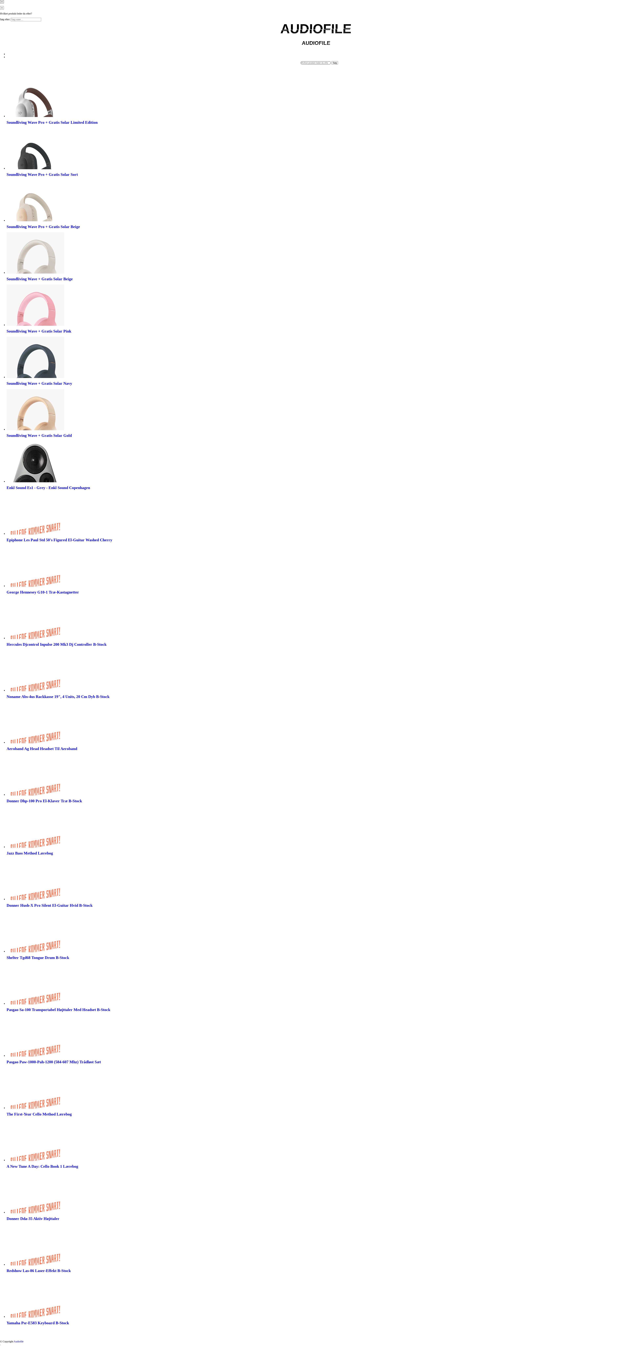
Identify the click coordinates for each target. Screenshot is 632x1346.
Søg (335, 63)
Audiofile (19, 1341)
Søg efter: (5, 19)
